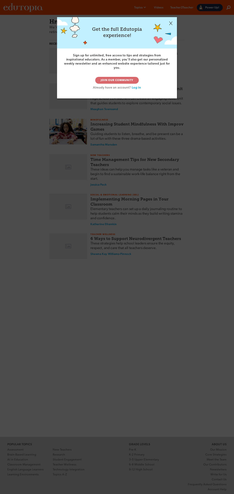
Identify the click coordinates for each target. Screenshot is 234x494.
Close (170, 23)
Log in (136, 87)
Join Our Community (117, 80)
